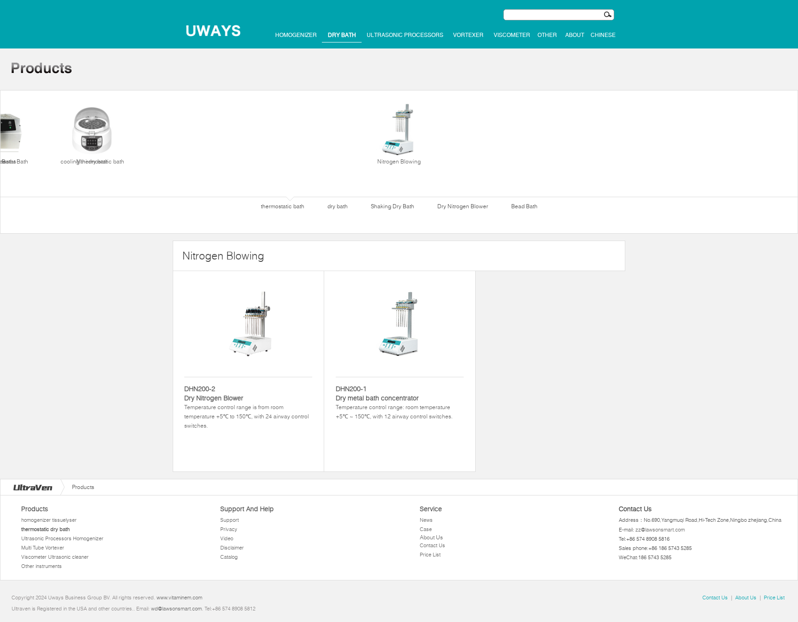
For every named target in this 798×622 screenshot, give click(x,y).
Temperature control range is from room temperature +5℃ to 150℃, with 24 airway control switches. (246, 407)
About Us (431, 537)
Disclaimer (232, 547)
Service (431, 509)
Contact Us (432, 545)
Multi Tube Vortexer (42, 547)
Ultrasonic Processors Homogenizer (62, 538)
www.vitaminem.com (179, 597)
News (426, 520)
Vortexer (468, 35)
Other (547, 35)
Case (426, 529)
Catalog (229, 557)
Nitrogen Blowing (399, 161)
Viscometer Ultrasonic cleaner (55, 557)
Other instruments (41, 566)
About (574, 35)
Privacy (228, 529)
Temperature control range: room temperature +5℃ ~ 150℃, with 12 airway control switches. (394, 402)
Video (226, 538)
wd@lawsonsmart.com (176, 608)
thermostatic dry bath (45, 529)
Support (229, 520)
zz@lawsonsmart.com (660, 529)
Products (34, 509)
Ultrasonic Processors (405, 35)
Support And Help (247, 509)
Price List (430, 554)
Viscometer (512, 35)
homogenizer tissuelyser (49, 520)
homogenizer (296, 35)
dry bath (342, 35)
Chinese (603, 35)
